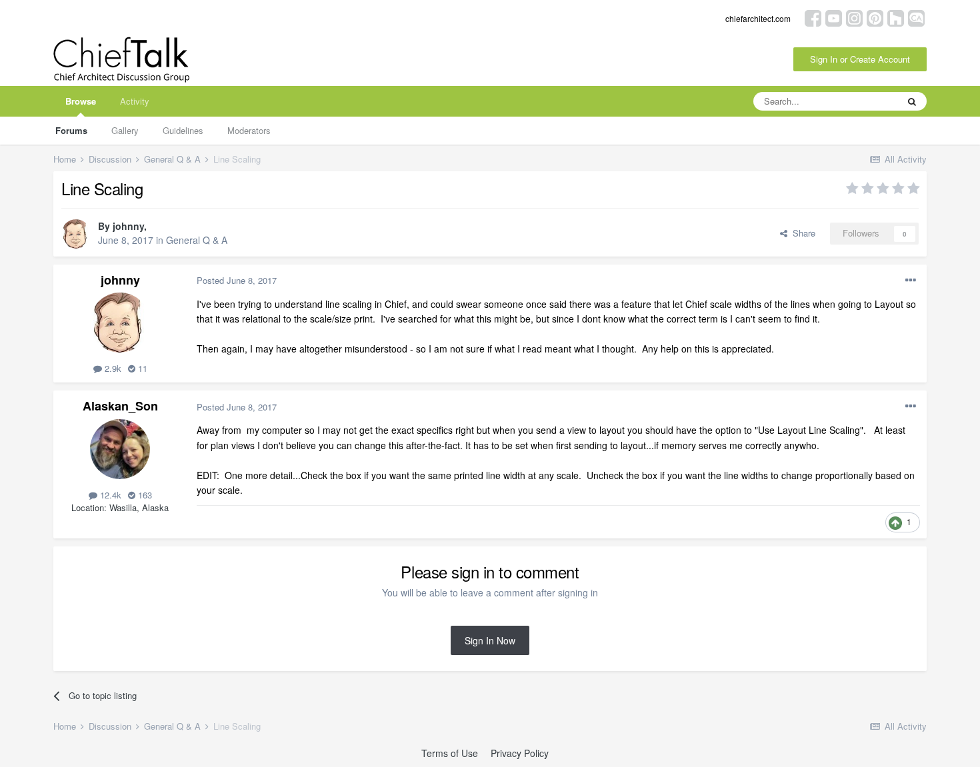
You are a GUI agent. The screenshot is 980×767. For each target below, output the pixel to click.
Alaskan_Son (120, 405)
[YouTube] (833, 17)
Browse (80, 101)
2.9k (111, 368)
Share (801, 233)
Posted (237, 280)
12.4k (109, 494)
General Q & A (196, 240)
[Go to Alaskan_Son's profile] (120, 449)
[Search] (912, 101)
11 (141, 368)
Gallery (125, 130)
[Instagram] (854, 17)
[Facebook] (813, 17)
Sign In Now (490, 640)
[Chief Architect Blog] (916, 17)
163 (143, 494)
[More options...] (910, 281)
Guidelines (183, 130)
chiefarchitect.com (758, 18)
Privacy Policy (520, 753)
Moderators (249, 130)
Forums (71, 130)
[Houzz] (895, 17)
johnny (128, 226)
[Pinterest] (875, 17)
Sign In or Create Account (860, 59)
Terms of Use (449, 753)
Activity (134, 101)
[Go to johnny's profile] (76, 234)
